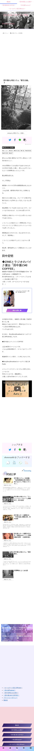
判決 (11, 150)
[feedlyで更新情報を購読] (20, 462)
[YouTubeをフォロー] (14, 462)
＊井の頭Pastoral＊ (9, 690)
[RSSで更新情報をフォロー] (26, 462)
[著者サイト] (7, 462)
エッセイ (5, 150)
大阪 (23, 150)
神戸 (11, 153)
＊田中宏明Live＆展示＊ (11, 693)
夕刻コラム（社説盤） (9, 147)
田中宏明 (5, 153)
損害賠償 (29, 150)
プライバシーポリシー (10, 697)
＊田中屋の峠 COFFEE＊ (11, 695)
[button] (30, 381)
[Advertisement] (17, 56)
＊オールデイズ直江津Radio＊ (13, 687)
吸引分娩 (17, 150)
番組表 (5, 700)
